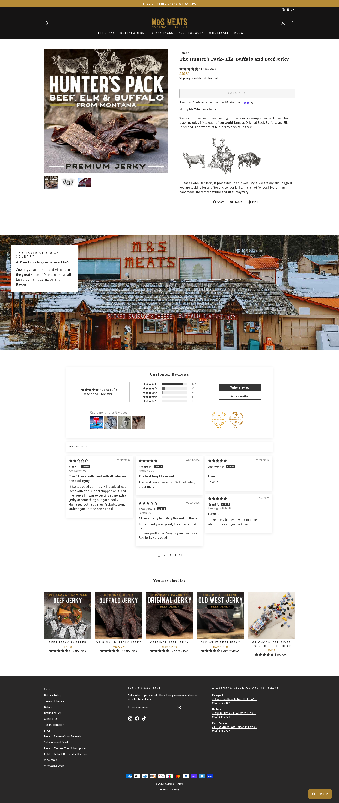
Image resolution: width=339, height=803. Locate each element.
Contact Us (51, 718)
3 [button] (170, 555)
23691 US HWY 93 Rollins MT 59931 (234, 712)
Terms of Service (54, 701)
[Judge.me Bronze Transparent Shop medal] (236, 419)
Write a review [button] (239, 387)
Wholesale (219, 32)
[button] (189, 69)
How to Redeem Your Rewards (62, 736)
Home (183, 52)
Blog (238, 32)
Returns (49, 707)
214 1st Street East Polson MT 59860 (234, 726)
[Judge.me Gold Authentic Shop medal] (219, 419)
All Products (191, 32)
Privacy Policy (52, 695)
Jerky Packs (162, 32)
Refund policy (52, 712)
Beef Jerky (105, 32)
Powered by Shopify (169, 789)
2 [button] (164, 555)
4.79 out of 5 (108, 390)
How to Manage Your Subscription (65, 748)
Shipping (184, 78)
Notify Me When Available (197, 109)
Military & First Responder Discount (66, 754)
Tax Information (54, 724)
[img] (78, 461)
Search (48, 689)
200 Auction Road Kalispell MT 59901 (234, 698)
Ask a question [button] (239, 396)
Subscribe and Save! (56, 742)
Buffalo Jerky (133, 32)
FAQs (47, 730)
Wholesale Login (54, 765)
